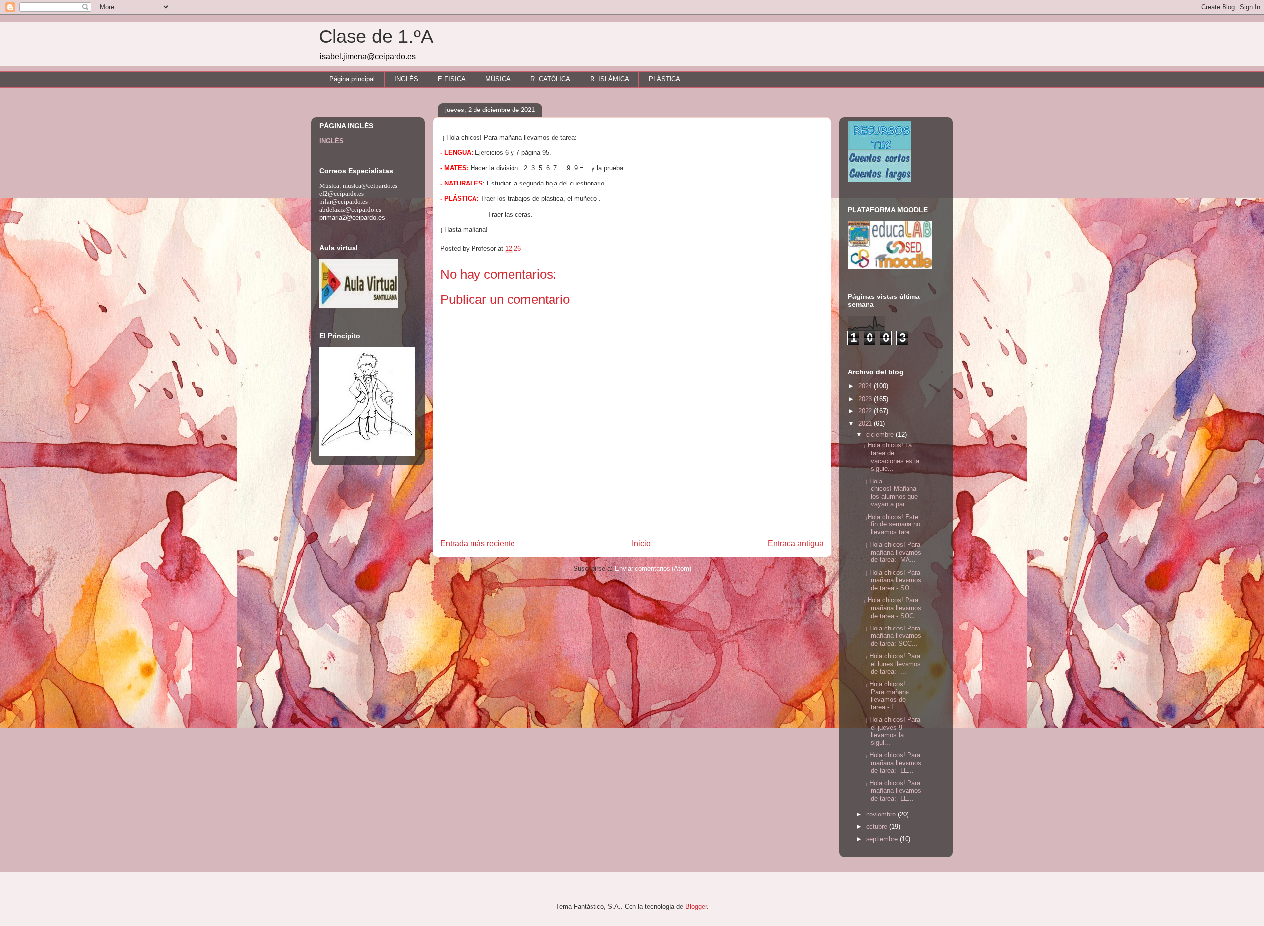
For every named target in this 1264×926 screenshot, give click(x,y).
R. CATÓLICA (550, 79)
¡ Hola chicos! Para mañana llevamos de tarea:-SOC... (892, 636)
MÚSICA (498, 79)
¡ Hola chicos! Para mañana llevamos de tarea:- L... (886, 695)
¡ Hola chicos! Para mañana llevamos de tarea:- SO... (892, 580)
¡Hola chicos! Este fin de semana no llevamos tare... (892, 524)
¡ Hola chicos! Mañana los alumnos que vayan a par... (891, 493)
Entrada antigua (796, 543)
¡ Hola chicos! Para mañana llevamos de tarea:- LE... (892, 762)
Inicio (641, 543)
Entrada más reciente (477, 543)
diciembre (881, 434)
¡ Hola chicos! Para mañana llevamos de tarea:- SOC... (892, 607)
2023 (866, 399)
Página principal (352, 79)
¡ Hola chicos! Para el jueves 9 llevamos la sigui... (892, 731)
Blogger (696, 906)
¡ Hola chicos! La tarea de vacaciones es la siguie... (891, 457)
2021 (866, 423)
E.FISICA (452, 79)
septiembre (883, 839)
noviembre (882, 814)
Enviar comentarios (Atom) (653, 568)
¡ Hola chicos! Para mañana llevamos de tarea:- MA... (892, 552)
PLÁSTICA (664, 79)
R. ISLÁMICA (609, 79)
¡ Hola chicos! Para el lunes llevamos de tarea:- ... (892, 663)
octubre (877, 826)
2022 (866, 411)
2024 (866, 386)
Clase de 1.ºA (376, 36)
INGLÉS (406, 79)
